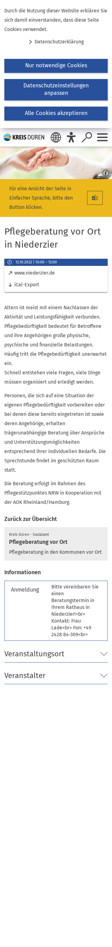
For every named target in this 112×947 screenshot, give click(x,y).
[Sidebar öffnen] (102, 137)
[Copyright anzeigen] (104, 171)
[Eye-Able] (71, 137)
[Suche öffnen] (87, 137)
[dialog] (56, 64)
